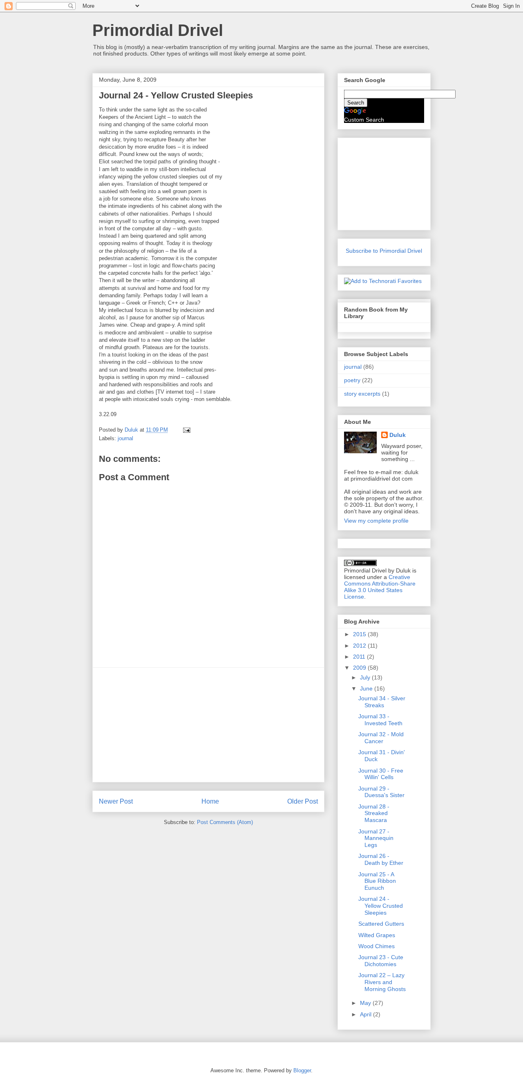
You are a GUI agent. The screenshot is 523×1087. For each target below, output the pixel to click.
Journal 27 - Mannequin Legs (375, 838)
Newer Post (116, 801)
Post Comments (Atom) (225, 822)
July (366, 677)
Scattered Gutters (381, 923)
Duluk (397, 435)
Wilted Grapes (376, 935)
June (367, 688)
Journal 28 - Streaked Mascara (373, 813)
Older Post (302, 801)
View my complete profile (376, 520)
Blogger (302, 1070)
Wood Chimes (376, 946)
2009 (360, 667)
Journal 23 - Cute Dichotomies (380, 960)
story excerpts (362, 393)
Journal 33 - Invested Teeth (380, 719)
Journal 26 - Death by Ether (380, 859)
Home (210, 801)
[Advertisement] (208, 725)
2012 (360, 645)
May (366, 1003)
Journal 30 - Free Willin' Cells (380, 774)
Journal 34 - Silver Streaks (381, 701)
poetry (352, 380)
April (366, 1014)
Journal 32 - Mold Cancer (381, 737)
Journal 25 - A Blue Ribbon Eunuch (377, 881)
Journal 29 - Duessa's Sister (381, 792)
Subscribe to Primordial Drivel (384, 250)
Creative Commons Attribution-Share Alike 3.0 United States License (380, 587)
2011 (360, 656)
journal (125, 438)
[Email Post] (186, 430)
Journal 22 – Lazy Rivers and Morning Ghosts (382, 982)
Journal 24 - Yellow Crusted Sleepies (380, 905)
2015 (360, 634)
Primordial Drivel (157, 30)
